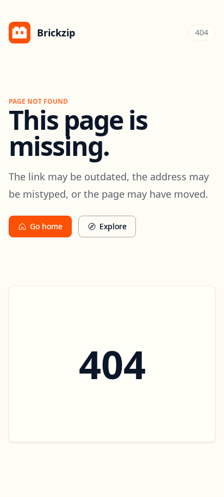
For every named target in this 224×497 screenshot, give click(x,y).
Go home (46, 226)
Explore (113, 226)
